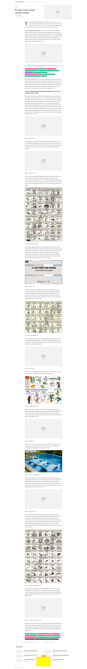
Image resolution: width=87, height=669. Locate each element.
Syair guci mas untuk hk (43, 633)
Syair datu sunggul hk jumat (54, 637)
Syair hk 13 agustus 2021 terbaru (31, 68)
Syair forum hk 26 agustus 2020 (48, 74)
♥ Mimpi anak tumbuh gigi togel (30, 650)
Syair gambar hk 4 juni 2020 (31, 633)
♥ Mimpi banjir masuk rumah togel (60, 650)
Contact (26, 1)
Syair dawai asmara (29, 75)
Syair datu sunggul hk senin (53, 70)
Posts (43, 1)
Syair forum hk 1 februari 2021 (31, 637)
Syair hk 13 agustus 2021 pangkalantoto (33, 74)
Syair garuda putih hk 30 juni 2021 (44, 635)
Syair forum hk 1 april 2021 (50, 68)
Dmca (30, 1)
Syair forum (41, 68)
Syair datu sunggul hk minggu (40, 75)
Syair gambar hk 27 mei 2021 (54, 633)
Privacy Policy (35, 1)
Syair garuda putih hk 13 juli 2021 (40, 72)
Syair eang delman (56, 635)
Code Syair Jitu (16, 667)
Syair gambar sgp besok (41, 639)
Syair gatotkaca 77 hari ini (30, 70)
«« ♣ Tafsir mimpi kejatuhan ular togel (31, 642)
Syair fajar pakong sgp (41, 70)
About (40, 1)
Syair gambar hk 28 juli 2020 (52, 639)
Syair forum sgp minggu (30, 639)
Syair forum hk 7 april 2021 (30, 635)
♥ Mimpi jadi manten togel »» (49, 642)
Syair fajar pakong (29, 72)
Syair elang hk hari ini (43, 637)
